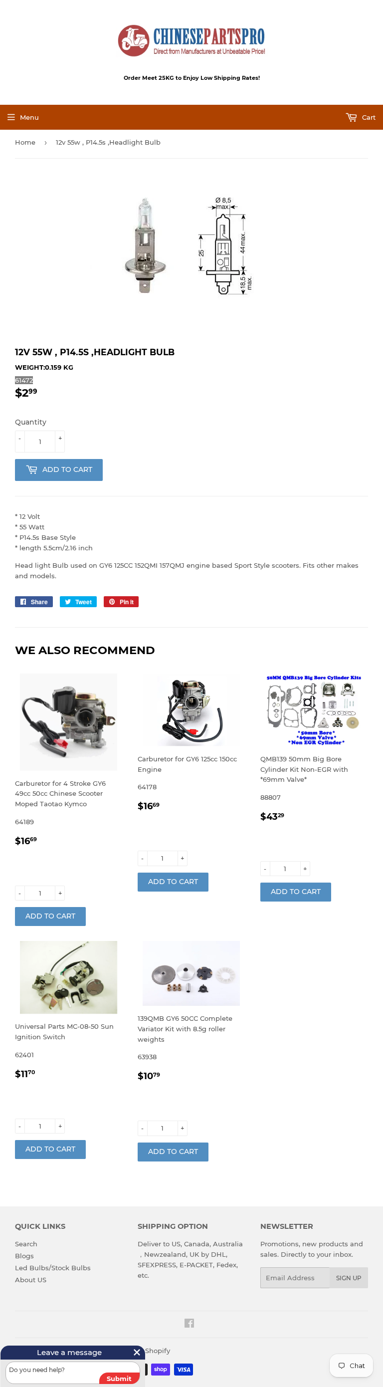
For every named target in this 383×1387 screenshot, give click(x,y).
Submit (119, 1379)
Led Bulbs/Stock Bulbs (53, 1268)
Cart (368, 117)
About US (30, 1280)
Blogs (24, 1256)
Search (26, 1244)
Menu (29, 117)
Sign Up (349, 1278)
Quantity (30, 422)
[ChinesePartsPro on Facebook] (189, 1325)
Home (25, 142)
